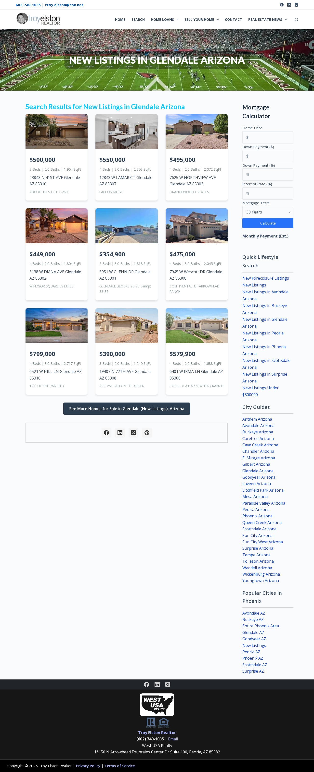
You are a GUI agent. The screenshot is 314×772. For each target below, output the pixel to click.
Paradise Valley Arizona (263, 503)
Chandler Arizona (258, 451)
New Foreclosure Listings (265, 278)
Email (173, 739)
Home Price (252, 127)
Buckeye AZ (253, 619)
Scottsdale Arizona (259, 529)
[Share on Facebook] (106, 433)
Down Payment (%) (258, 165)
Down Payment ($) (258, 146)
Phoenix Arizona (257, 516)
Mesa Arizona (255, 496)
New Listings (254, 285)
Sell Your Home (199, 19)
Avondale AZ (253, 613)
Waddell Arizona (257, 567)
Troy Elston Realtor (157, 732)
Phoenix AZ (252, 658)
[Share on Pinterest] (147, 433)
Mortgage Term (256, 202)
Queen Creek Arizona (262, 522)
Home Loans (162, 19)
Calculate (268, 223)
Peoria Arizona (256, 509)
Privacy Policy (88, 765)
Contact (233, 19)
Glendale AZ (253, 632)
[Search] (296, 20)
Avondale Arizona (258, 425)
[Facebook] (282, 5)
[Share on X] (133, 433)
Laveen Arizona (256, 483)
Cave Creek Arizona (260, 445)
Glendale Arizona (258, 471)
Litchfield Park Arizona (263, 490)
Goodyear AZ (254, 638)
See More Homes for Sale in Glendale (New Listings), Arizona (126, 408)
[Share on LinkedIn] (120, 433)
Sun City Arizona (257, 535)
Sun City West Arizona (262, 542)
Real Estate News (265, 19)
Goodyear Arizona (258, 477)
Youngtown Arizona (260, 580)
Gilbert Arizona (256, 464)
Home (120, 19)
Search (138, 19)
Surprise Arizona (257, 548)
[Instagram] (296, 5)
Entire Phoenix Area (260, 626)
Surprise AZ (253, 671)
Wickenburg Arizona (261, 574)
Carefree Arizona (258, 438)
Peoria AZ (251, 651)
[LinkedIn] (289, 5)
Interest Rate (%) (257, 183)
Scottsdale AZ (254, 664)
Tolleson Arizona (258, 561)
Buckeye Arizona (257, 432)
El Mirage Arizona (258, 458)
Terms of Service (120, 765)
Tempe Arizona (256, 555)
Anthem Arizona (257, 419)
